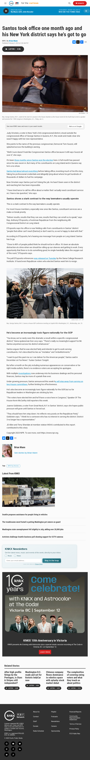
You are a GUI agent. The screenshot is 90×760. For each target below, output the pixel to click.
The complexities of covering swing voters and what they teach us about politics (75, 677)
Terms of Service (75, 724)
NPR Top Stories (13, 466)
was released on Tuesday (45, 258)
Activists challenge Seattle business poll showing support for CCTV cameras (32, 537)
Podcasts (54, 716)
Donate (81, 3)
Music (10, 556)
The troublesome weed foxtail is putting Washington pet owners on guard (31, 522)
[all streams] (87, 11)
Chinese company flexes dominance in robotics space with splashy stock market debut (55, 677)
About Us (36, 712)
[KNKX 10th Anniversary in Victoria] (45, 604)
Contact (36, 716)
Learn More (45, 652)
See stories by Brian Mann (25, 453)
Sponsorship (55, 731)
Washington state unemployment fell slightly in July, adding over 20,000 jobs (32, 529)
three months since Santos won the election (33, 160)
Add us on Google (75, 126)
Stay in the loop (52, 561)
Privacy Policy (39, 564)
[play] (6, 11)
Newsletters (55, 721)
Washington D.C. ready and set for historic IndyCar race (33, 676)
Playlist (53, 712)
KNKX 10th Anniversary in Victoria (45, 640)
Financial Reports (75, 712)
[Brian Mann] (7, 450)
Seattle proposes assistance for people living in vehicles (24, 514)
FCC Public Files (74, 733)
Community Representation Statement (74, 717)
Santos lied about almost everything (22, 171)
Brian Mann (13, 41)
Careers (54, 726)
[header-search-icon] (69, 3)
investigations (24, 373)
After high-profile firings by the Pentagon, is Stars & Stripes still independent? (13, 677)
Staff (35, 721)
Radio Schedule (38, 731)
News (19, 556)
